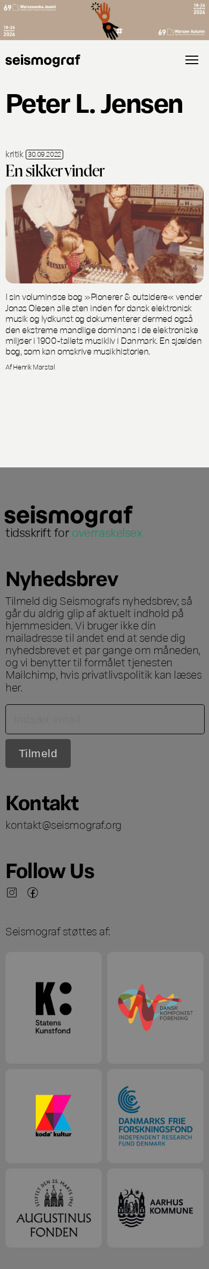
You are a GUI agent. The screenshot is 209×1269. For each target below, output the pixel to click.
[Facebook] (32, 892)
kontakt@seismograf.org (63, 824)
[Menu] (192, 60)
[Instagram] (11, 892)
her (12, 686)
